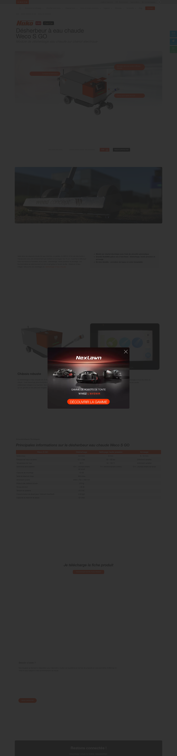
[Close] (127, 349)
